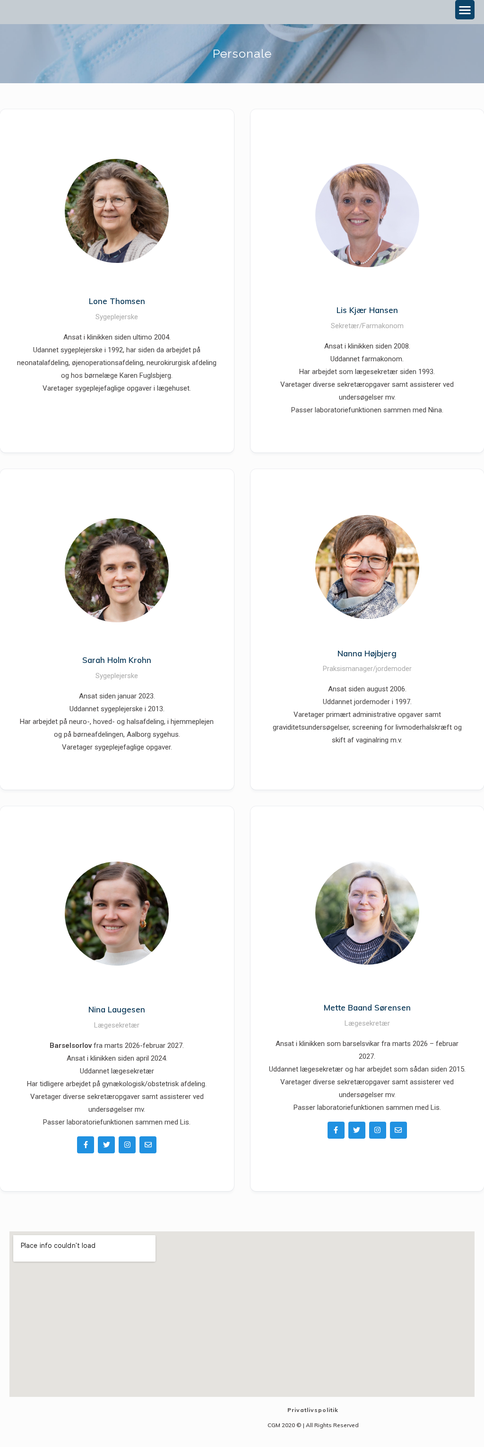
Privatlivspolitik (312, 1409)
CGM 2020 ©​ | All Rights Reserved (313, 1425)
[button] (465, 9)
